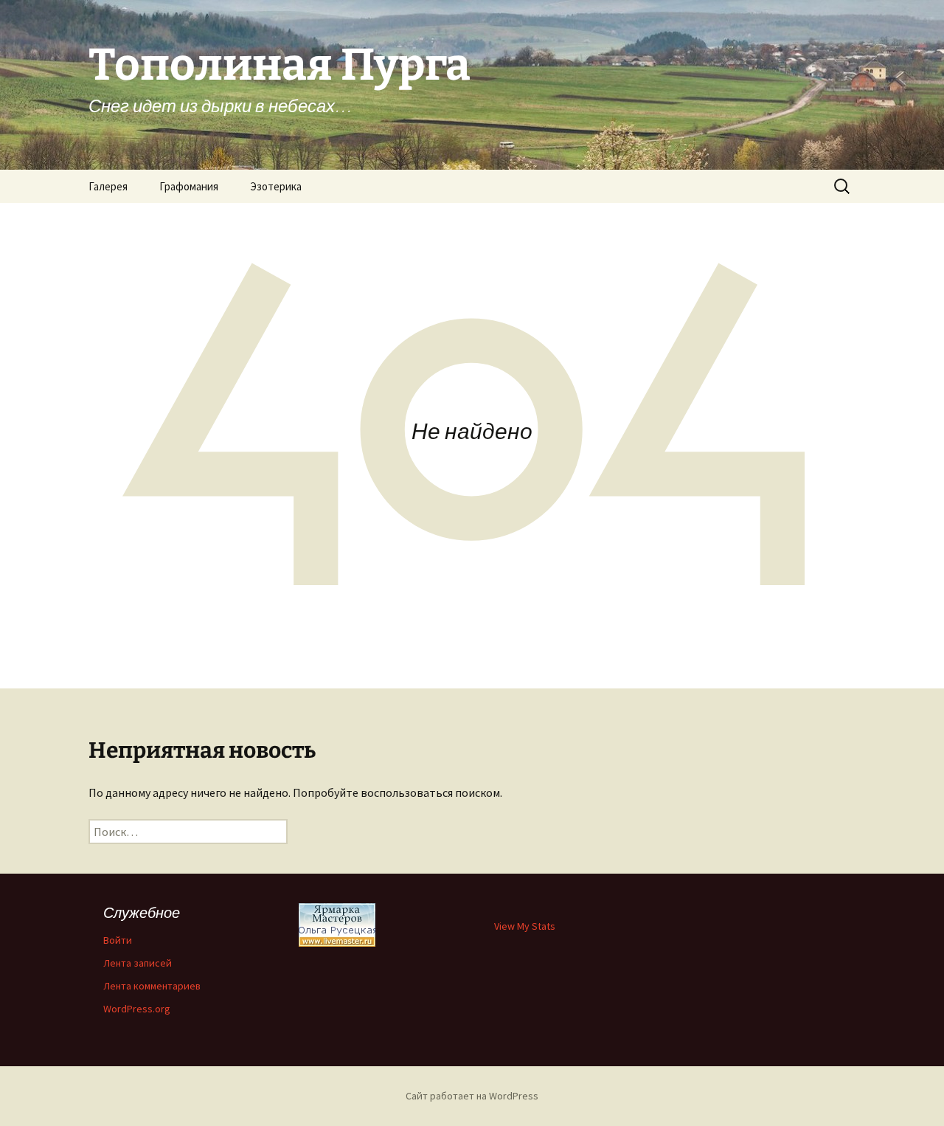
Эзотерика (276, 186)
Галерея (108, 186)
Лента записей (137, 963)
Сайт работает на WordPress (472, 1095)
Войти (117, 940)
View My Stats (524, 926)
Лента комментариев (152, 985)
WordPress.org (136, 1008)
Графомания (188, 186)
